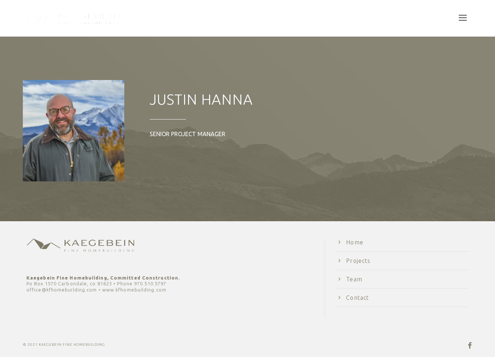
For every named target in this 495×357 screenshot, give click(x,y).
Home (354, 242)
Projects (358, 260)
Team (354, 279)
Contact (357, 297)
